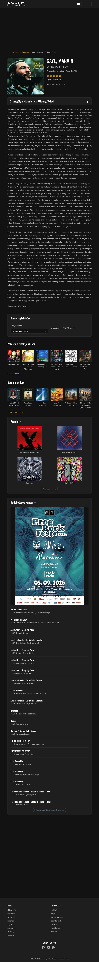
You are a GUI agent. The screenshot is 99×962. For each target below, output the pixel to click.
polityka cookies (57, 921)
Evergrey (29, 483)
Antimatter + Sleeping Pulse (22, 629)
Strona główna (13, 52)
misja (53, 914)
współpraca (55, 928)
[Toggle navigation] (88, 4)
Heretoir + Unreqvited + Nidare (23, 730)
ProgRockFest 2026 (19, 619)
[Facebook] (43, 947)
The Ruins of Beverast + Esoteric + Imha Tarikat (31, 791)
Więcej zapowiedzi (49, 489)
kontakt (54, 932)
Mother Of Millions (69, 452)
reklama (54, 924)
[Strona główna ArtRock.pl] (16, 4)
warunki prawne (57, 917)
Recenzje (26, 52)
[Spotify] (48, 947)
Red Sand (14, 710)
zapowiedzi (11, 917)
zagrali (9, 924)
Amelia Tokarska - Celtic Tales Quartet (27, 639)
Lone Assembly (17, 761)
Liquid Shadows (17, 690)
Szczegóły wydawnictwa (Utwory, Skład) (32, 101)
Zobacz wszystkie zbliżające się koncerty (49, 810)
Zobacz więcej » (15, 412)
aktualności (11, 910)
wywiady (10, 935)
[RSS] (53, 947)
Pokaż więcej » (14, 374)
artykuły (10, 932)
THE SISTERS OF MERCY (20, 740)
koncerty (10, 914)
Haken (13, 720)
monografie (11, 928)
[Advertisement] (49, 28)
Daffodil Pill (69, 483)
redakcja (54, 910)
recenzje (10, 921)
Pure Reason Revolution (29, 452)
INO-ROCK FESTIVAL (19, 609)
